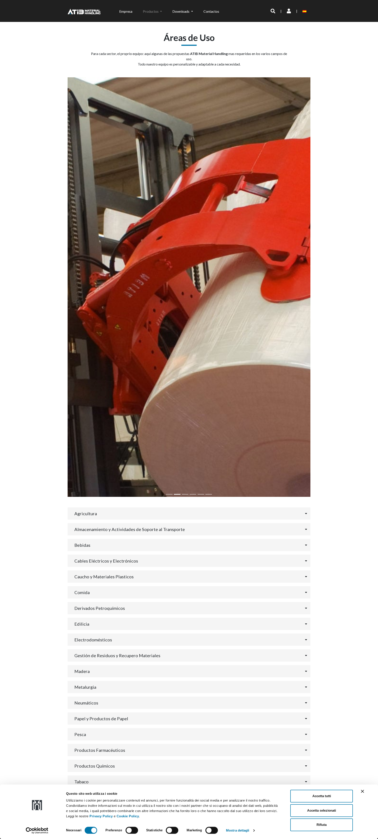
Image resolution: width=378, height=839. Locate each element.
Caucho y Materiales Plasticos (104, 576)
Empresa (125, 11)
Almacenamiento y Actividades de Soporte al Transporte (129, 529)
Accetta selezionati (321, 810)
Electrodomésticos (93, 639)
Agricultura (85, 513)
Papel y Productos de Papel (101, 718)
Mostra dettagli (237, 830)
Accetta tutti (321, 796)
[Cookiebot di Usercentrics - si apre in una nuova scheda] (37, 830)
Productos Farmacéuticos (99, 750)
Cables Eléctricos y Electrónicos (106, 560)
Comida (82, 592)
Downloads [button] (181, 11)
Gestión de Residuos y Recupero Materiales (117, 655)
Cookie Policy (128, 816)
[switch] (132, 830)
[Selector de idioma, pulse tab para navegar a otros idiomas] (305, 11)
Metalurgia (85, 687)
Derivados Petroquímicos (99, 608)
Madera (82, 671)
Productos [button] (151, 11)
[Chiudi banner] (362, 791)
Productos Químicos (94, 765)
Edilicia (81, 624)
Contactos (211, 11)
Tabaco (81, 781)
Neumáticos (86, 702)
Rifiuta (322, 825)
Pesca (80, 734)
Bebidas (82, 545)
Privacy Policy (101, 816)
